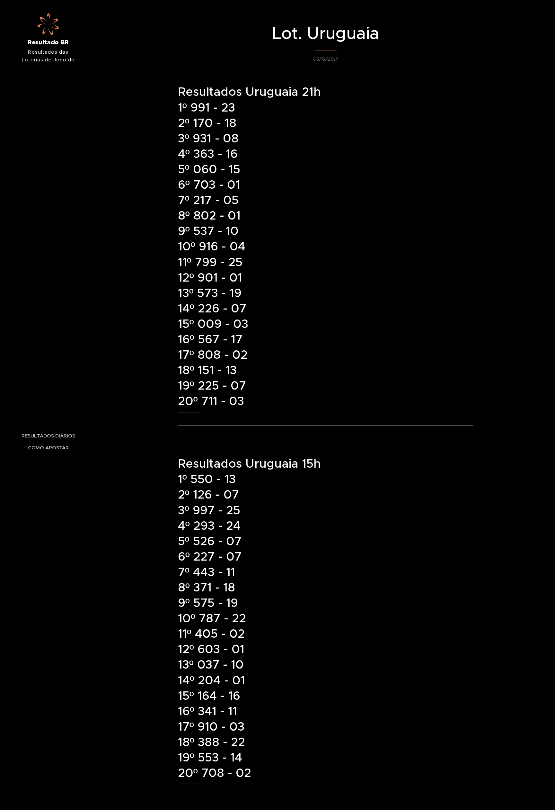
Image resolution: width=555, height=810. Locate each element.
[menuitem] (48, 435)
